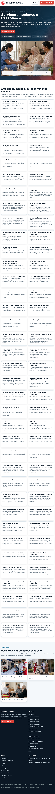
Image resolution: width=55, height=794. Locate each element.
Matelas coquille (33, 746)
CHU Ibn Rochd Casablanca (36, 765)
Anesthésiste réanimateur (36, 726)
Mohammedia (5, 770)
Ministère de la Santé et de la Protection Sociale (39, 759)
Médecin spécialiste (34, 721)
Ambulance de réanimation (36, 734)
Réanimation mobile (34, 736)
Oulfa (2, 765)
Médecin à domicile (34, 717)
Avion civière (32, 751)
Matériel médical (33, 743)
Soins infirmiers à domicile (36, 741)
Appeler (47, 3)
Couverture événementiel (36, 748)
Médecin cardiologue (34, 724)
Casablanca (4, 758)
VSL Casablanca (33, 729)
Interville (3, 778)
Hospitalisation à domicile (35, 739)
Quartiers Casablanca (7, 760)
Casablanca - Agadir (6, 775)
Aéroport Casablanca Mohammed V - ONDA (40, 762)
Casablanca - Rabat (6, 773)
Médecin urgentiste (34, 719)
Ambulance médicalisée (35, 731)
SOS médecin (32, 714)
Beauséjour (4, 768)
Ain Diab (3, 763)
